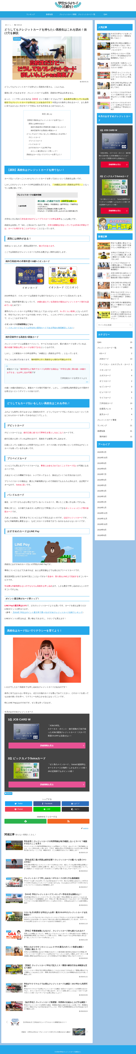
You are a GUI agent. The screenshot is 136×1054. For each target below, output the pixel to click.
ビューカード (115, 392)
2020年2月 (101, 452)
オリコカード (115, 381)
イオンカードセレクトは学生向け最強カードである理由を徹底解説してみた (40, 328)
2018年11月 (102, 519)
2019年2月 (101, 502)
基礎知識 (9, 793)
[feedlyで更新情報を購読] (25, 821)
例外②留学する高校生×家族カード (44, 130)
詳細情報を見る (47, 745)
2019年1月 (101, 508)
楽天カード (115, 414)
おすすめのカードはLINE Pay (40, 148)
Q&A (114, 342)
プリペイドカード (35, 141)
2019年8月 (101, 469)
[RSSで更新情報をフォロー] (68, 821)
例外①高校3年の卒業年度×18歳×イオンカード (48, 127)
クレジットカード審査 (114, 420)
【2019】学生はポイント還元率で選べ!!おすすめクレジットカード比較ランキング (47, 612)
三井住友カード (115, 403)
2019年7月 (101, 474)
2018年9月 (101, 530)
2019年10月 (102, 458)
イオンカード (115, 370)
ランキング (114, 425)
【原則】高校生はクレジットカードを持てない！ (45, 120)
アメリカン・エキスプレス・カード (115, 364)
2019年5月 (101, 485)
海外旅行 (115, 436)
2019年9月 (101, 463)
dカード (115, 353)
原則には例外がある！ (37, 124)
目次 (44, 114)
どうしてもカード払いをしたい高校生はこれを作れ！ (47, 134)
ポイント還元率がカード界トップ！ (44, 151)
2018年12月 (102, 513)
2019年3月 (101, 496)
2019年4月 (101, 491)
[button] (130, 325)
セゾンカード (115, 387)
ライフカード (115, 398)
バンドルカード (34, 144)
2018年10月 (102, 524)
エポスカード (115, 375)
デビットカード (34, 137)
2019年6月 (101, 480)
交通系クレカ (115, 409)
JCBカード (115, 359)
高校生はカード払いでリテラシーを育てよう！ (44, 154)
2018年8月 (101, 535)
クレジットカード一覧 (114, 348)
